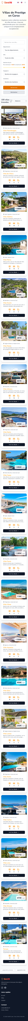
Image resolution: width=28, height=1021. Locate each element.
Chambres (6, 78)
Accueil (3, 995)
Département (6, 47)
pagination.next (21, 970)
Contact (3, 1000)
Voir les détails (13, 143)
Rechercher (14, 87)
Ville (4, 54)
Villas (2, 998)
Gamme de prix (7, 62)
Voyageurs (6, 71)
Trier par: (11, 100)
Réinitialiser (14, 92)
